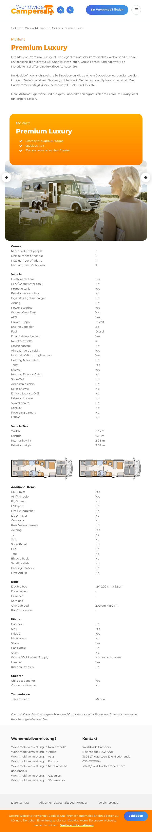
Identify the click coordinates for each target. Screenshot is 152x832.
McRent (56, 28)
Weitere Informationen (77, 825)
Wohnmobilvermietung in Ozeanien (36, 775)
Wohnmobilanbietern (36, 28)
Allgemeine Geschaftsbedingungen (63, 802)
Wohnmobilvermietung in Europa (34, 761)
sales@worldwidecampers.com (103, 766)
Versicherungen (109, 802)
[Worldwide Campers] (32, 9)
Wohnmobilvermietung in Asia (32, 756)
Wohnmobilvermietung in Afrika (33, 752)
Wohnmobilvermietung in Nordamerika (38, 747)
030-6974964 (91, 761)
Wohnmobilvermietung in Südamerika (38, 780)
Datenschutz (20, 802)
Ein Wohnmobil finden (107, 9)
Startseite (16, 28)
